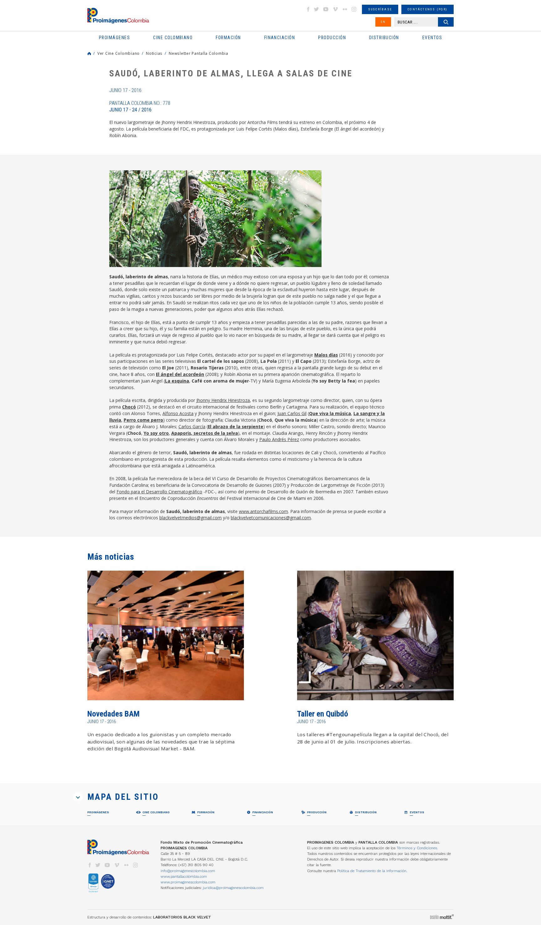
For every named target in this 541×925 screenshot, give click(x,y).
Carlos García (191, 426)
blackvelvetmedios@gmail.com (190, 518)
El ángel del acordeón (180, 374)
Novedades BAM (113, 713)
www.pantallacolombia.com (184, 876)
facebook (308, 9)
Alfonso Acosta (177, 413)
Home (89, 53)
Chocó (129, 407)
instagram (354, 9)
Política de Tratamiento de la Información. (372, 871)
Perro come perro (143, 420)
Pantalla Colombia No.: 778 (139, 106)
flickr (345, 9)
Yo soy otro (156, 433)
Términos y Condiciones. (417, 848)
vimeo (335, 9)
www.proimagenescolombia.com (188, 882)
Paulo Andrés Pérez (279, 439)
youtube (326, 9)
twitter (316, 9)
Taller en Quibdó (322, 713)
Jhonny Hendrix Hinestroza (223, 400)
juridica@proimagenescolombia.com (233, 888)
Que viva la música (330, 413)
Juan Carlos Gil (292, 413)
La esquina (177, 381)
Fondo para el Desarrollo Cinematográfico (159, 492)
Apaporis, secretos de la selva (204, 433)
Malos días (326, 355)
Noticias (154, 53)
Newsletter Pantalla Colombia (198, 53)
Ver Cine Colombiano (118, 53)
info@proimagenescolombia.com (188, 871)
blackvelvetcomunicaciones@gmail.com (271, 518)
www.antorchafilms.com (263, 511)
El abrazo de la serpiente (235, 426)
